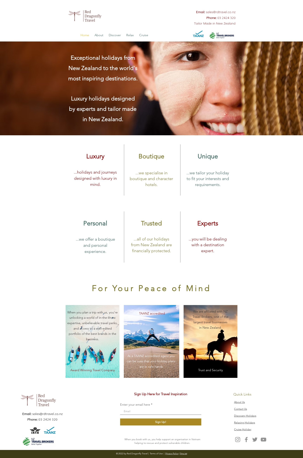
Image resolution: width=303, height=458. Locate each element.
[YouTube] (263, 439)
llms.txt (183, 453)
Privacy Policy (172, 453)
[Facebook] (246, 439)
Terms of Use (156, 453)
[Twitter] (254, 439)
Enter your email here (135, 404)
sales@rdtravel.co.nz (220, 11)
